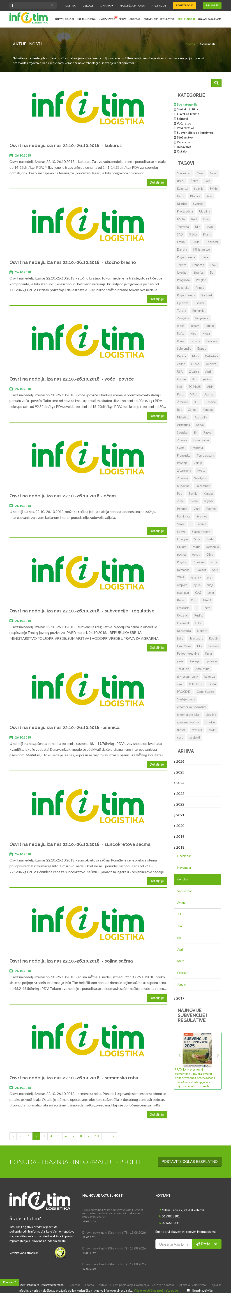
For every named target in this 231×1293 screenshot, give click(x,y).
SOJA (212, 684)
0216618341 (171, 1223)
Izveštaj (182, 272)
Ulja (199, 646)
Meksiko (182, 417)
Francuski (183, 608)
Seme (180, 524)
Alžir (210, 386)
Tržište (181, 265)
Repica (181, 356)
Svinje (213, 188)
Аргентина (202, 669)
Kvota (201, 470)
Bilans (207, 234)
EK (195, 432)
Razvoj (207, 432)
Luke (180, 638)
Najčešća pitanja (132, 5)
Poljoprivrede (186, 257)
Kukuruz (182, 188)
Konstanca (184, 631)
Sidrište (202, 631)
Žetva (194, 181)
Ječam (195, 326)
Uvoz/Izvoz (107, 19)
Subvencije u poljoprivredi (196, 132)
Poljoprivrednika (188, 653)
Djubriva (182, 303)
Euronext (183, 623)
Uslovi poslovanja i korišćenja (129, 1285)
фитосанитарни (187, 676)
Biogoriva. (202, 318)
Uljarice (182, 203)
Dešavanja (184, 147)
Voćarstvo (184, 123)
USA (180, 371)
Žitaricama (184, 470)
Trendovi (197, 448)
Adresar (135, 19)
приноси (211, 661)
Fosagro (182, 539)
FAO (213, 265)
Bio (194, 379)
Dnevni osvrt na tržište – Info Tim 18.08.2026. (114, 1248)
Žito (193, 600)
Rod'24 (214, 638)
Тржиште (183, 669)
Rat (179, 409)
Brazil (180, 181)
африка (182, 585)
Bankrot (206, 295)
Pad (179, 493)
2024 (180, 577)
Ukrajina (204, 211)
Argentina (183, 425)
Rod (194, 219)
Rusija (195, 242)
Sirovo (181, 531)
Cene (204, 257)
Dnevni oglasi (64, 19)
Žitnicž (207, 600)
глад (210, 585)
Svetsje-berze (186, 699)
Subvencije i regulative (159, 19)
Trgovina (183, 227)
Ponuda (182, 508)
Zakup (198, 463)
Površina (198, 562)
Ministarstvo (201, 249)
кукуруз (196, 577)
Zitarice (182, 440)
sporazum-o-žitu (188, 722)
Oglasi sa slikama (210, 19)
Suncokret (183, 173)
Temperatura (205, 455)
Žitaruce (182, 402)
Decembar (203, 486)
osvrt (211, 730)
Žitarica (194, 371)
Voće (197, 508)
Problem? (9, 1282)
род (209, 577)
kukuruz (209, 676)
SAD (180, 234)
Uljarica (208, 394)
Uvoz (180, 196)
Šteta (210, 539)
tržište (181, 730)
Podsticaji (212, 242)
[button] (178, 1060)
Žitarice (198, 272)
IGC (196, 402)
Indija (180, 326)
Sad (179, 386)
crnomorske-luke (188, 714)
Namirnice (183, 516)
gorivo (207, 379)
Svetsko (201, 516)
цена (211, 592)
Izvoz (209, 227)
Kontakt (102, 1285)
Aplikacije (159, 5)
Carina (192, 409)
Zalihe (181, 364)
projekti (194, 737)
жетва (196, 554)
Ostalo (182, 151)
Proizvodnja (185, 211)
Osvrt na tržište (188, 114)
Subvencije (184, 348)
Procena (211, 341)
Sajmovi (182, 118)
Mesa (206, 333)
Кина (208, 653)
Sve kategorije (187, 104)
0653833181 (171, 1216)
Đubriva (211, 364)
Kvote (194, 501)
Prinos (200, 287)
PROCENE (183, 691)
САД (198, 592)
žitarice (210, 722)
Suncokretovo (201, 531)
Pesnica (211, 402)
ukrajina (211, 714)
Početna (70, 5)
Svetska (198, 203)
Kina (206, 219)
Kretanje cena (86, 19)
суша (197, 585)
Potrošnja (211, 356)
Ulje (197, 227)
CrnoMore (184, 646)
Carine (181, 379)
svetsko (197, 730)
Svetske (182, 432)
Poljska (182, 562)
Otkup (210, 326)
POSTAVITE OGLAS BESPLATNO (190, 1161)
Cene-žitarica (205, 691)
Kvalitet (201, 570)
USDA (181, 219)
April (208, 371)
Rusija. (198, 615)
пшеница (183, 592)
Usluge (88, 5)
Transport (196, 638)
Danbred (198, 265)
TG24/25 (194, 386)
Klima (180, 341)
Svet (209, 196)
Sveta (181, 448)
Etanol (181, 242)
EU (211, 272)
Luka (198, 623)
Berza (181, 600)
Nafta (180, 333)
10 (97, 1136)
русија (181, 554)
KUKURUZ (195, 684)
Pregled (201, 280)
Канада (194, 661)
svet (180, 684)
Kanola (208, 493)
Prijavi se (216, 1285)
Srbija (193, 234)
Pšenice (200, 303)
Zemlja (193, 493)
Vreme (202, 524)
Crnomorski (201, 440)
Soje (215, 570)
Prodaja (182, 463)
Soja (207, 181)
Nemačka (183, 570)
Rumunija (198, 310)
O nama (105, 5)
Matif (196, 547)
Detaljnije (157, 182)
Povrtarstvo (185, 128)
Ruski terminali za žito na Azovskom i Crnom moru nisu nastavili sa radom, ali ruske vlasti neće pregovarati (112, 1213)
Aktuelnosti (186, 19)
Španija (198, 188)
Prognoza (183, 280)
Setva (200, 425)
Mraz (195, 356)
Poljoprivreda (186, 295)
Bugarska (183, 287)
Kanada (208, 409)
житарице (212, 547)
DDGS (195, 364)
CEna (209, 554)
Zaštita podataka (163, 1285)
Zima (180, 501)
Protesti (213, 646)
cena (180, 737)
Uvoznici (182, 615)
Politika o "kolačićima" (192, 1285)
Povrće (211, 508)
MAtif (193, 394)
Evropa (195, 341)
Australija (201, 417)
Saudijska (200, 478)
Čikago (181, 547)
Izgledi (208, 501)
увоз (180, 661)
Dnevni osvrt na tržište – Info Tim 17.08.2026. (114, 1264)
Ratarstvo (184, 142)
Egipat (201, 348)
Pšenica (195, 196)
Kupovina (183, 486)
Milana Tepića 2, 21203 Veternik (183, 1210)
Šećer (213, 173)
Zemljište (183, 318)
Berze (122, 19)
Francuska (183, 455)
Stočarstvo (185, 137)
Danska (182, 249)
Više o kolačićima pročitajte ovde (156, 1290)
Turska (181, 310)
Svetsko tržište (188, 109)
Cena (200, 173)
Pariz (180, 394)
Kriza (214, 562)
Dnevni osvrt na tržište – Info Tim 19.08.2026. (114, 1232)
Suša (197, 539)
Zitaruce (182, 478)
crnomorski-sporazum (191, 707)
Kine (193, 333)
